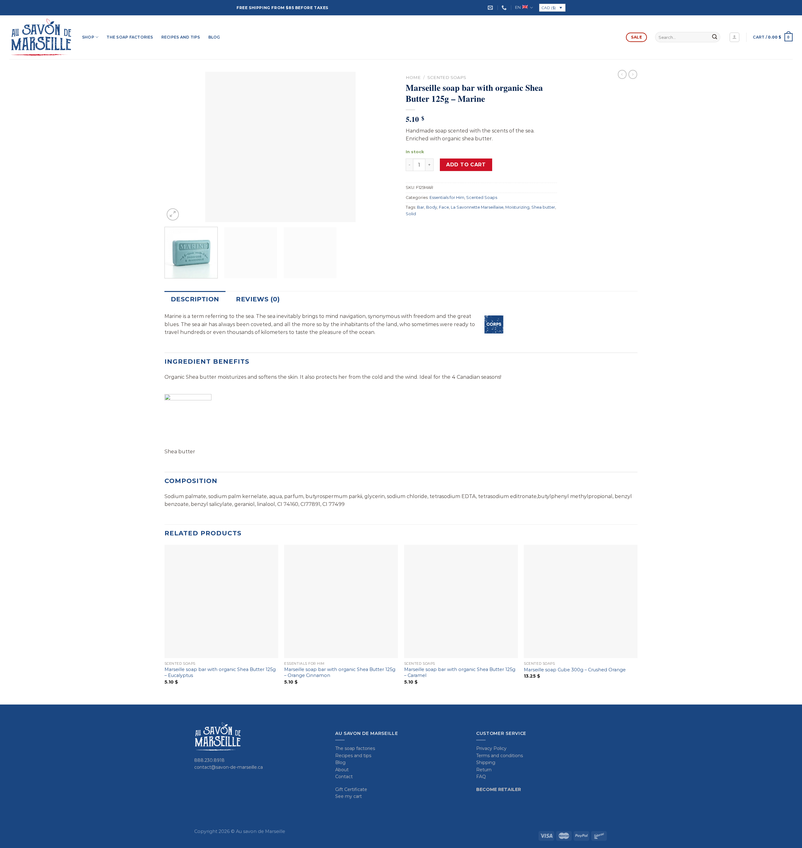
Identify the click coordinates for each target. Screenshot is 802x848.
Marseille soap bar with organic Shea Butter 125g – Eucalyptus (220, 672)
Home (413, 77)
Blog (214, 37)
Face (444, 207)
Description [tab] (195, 299)
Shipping (485, 762)
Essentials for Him (447, 197)
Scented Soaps (446, 77)
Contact (344, 776)
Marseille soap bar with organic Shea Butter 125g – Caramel (459, 672)
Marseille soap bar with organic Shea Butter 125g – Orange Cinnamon (339, 672)
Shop (88, 37)
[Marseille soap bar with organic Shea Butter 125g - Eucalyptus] (221, 601)
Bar (420, 207)
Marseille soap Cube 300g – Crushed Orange (575, 670)
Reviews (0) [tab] (258, 299)
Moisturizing (517, 207)
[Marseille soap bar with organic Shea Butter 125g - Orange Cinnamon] (341, 601)
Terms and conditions (499, 755)
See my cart (348, 796)
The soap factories (130, 37)
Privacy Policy (491, 748)
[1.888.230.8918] (505, 7)
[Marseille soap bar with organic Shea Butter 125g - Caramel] (461, 601)
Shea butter (543, 207)
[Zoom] (173, 214)
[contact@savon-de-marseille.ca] (491, 7)
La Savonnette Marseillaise (477, 207)
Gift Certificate (351, 789)
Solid (411, 213)
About (342, 770)
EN (518, 7)
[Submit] (714, 37)
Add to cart (466, 165)
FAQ (481, 776)
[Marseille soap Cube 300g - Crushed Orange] (581, 601)
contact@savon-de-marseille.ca (228, 767)
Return (484, 770)
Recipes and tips (180, 37)
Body (431, 207)
